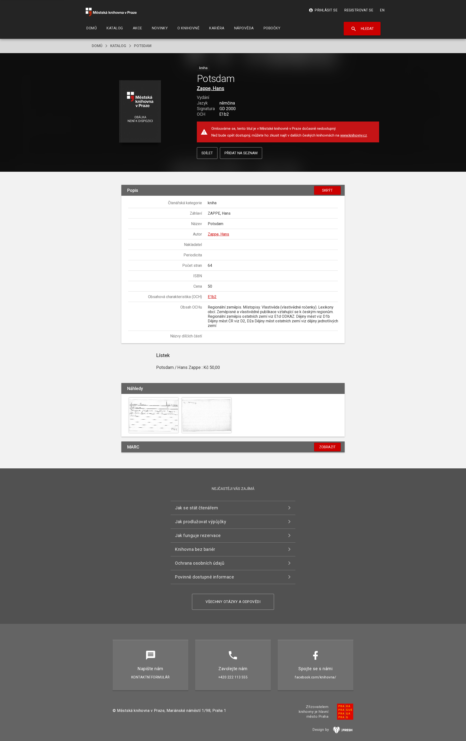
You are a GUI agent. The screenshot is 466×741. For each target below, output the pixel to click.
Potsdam (142, 46)
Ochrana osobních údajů (199, 563)
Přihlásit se (323, 10)
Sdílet (207, 153)
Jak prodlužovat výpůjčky (200, 521)
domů (97, 46)
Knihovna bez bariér (195, 549)
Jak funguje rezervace (198, 535)
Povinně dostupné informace (204, 576)
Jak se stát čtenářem (196, 507)
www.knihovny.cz (353, 135)
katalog (118, 46)
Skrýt (327, 190)
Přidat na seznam (241, 153)
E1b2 (212, 296)
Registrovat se (358, 10)
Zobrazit (327, 447)
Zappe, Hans (210, 88)
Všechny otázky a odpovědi (233, 602)
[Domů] (111, 12)
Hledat (362, 29)
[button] (140, 111)
